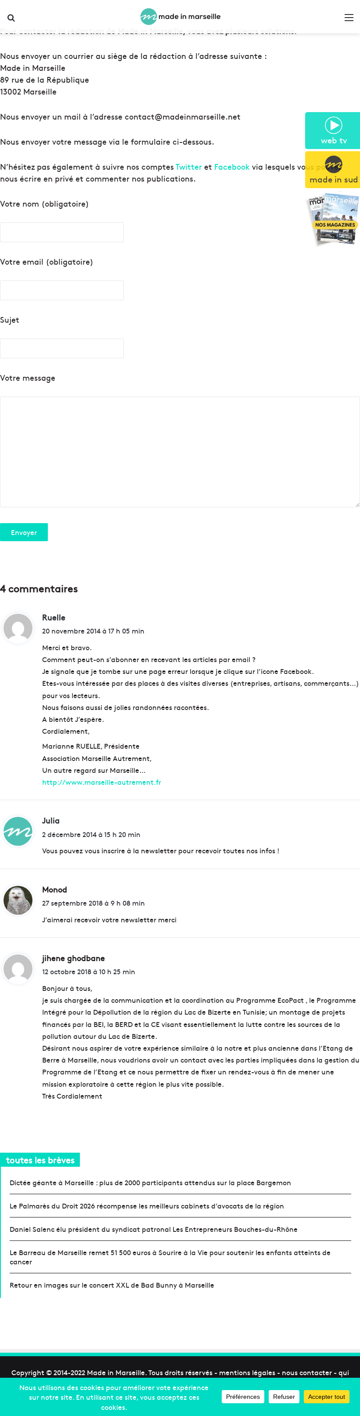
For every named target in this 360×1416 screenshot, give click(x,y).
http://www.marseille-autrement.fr (101, 781)
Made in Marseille (116, 1372)
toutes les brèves (40, 1159)
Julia (51, 820)
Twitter (189, 166)
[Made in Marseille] (180, 16)
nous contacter (307, 1372)
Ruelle (53, 617)
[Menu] (349, 20)
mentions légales (247, 1372)
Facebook (232, 166)
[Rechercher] (11, 20)
